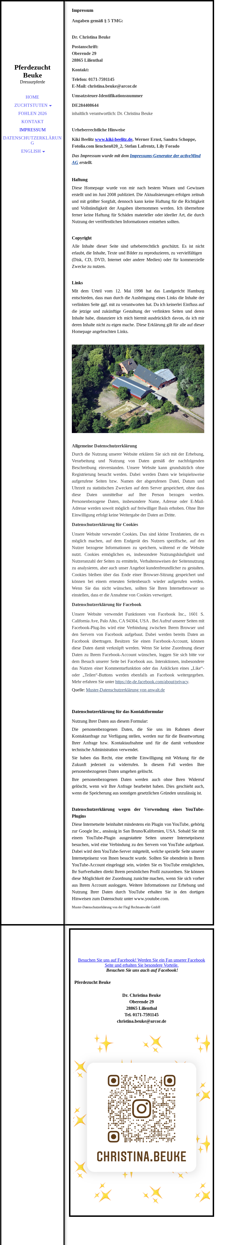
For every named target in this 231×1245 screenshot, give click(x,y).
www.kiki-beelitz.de (113, 139)
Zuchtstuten (31, 105)
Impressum (32, 129)
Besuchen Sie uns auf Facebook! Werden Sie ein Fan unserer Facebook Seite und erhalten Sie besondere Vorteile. (141, 962)
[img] (32, 39)
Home (32, 97)
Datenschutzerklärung (32, 140)
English (31, 151)
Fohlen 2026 (32, 113)
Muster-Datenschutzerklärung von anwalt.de (125, 689)
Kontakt (32, 121)
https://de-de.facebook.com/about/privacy (151, 681)
